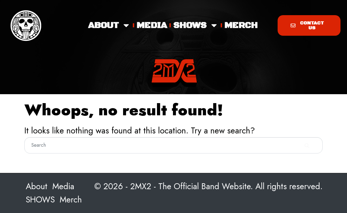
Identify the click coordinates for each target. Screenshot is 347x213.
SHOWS (190, 25)
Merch (241, 25)
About (103, 25)
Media (152, 25)
